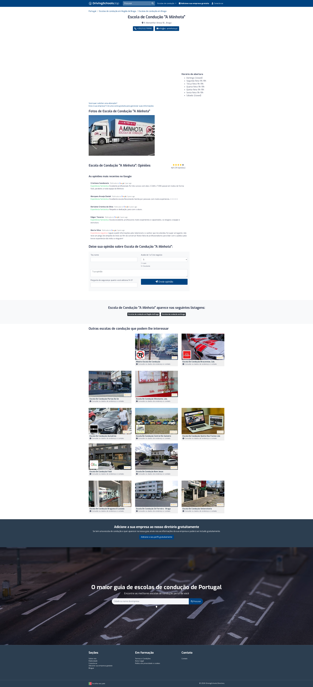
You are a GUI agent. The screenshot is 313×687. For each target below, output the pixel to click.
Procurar (197, 601)
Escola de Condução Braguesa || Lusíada (107, 509)
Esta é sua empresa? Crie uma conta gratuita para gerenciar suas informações (121, 106)
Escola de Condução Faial (101, 471)
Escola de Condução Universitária (197, 509)
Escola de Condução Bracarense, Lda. (199, 362)
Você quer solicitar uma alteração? (103, 103)
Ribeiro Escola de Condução (148, 362)
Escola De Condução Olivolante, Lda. (152, 399)
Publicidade (93, 661)
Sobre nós (92, 659)
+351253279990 (144, 28)
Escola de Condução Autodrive (103, 436)
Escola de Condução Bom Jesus (149, 471)
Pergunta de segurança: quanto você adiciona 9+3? (112, 280)
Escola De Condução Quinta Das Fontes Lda (201, 436)
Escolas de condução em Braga (152, 11)
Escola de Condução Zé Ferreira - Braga (153, 509)
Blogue (91, 668)
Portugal (92, 11)
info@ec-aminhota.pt (168, 28)
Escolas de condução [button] (166, 3)
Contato (184, 659)
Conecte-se (218, 3)
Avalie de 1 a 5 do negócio (151, 255)
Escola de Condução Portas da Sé (104, 399)
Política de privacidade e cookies (147, 663)
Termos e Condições (143, 659)
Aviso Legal (139, 661)
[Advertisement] (191, 52)
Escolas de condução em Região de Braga (117, 11)
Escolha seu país (98, 683)
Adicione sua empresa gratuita (195, 3)
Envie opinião (165, 281)
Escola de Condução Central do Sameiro (153, 436)
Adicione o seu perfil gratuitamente (156, 537)
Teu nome (95, 255)
